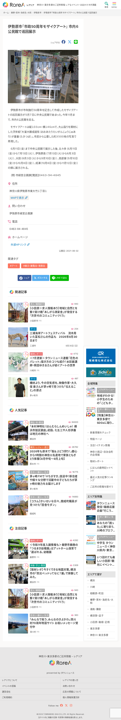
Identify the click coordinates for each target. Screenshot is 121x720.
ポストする (42, 277)
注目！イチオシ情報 (100, 445)
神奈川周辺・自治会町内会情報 (101, 453)
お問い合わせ (69, 686)
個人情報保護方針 (71, 697)
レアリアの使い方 (70, 680)
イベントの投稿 (9, 686)
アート (15, 265)
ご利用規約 (7, 697)
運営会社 (6, 691)
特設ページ (96, 439)
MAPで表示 (17, 197)
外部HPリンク (18, 244)
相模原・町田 (97, 593)
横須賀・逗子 (97, 615)
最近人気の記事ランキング (101, 479)
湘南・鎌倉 (95, 609)
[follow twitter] (66, 705)
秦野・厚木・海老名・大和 (101, 601)
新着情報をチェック (100, 432)
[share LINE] (76, 42)
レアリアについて (9, 680)
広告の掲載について (72, 691)
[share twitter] (70, 42)
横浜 (92, 580)
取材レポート (97, 461)
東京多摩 (95, 628)
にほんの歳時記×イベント (101, 469)
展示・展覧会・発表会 (35, 265)
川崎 (92, 587)
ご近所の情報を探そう (101, 486)
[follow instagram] (71, 705)
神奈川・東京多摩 (99, 635)
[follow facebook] (61, 705)
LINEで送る (61, 277)
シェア (26, 277)
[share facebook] (63, 42)
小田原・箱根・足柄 (100, 622)
